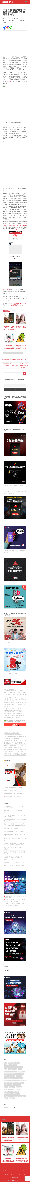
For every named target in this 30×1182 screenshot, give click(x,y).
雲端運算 (12, 1098)
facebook (19, 1067)
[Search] (24, 373)
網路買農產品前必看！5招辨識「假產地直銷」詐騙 (15, 835)
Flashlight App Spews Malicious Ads (17, 303)
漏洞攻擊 (20, 1078)
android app (6, 353)
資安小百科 (25, 1171)
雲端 (6, 1098)
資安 (12, 1089)
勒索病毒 (21, 1071)
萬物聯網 (12, 1087)
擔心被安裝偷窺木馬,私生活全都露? (12, 717)
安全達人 (7, 1076)
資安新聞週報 (8, 1094)
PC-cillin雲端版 (6, 290)
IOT (15, 1069)
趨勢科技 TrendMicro (20, 19)
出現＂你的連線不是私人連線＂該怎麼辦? (13, 712)
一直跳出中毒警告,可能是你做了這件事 (13, 710)
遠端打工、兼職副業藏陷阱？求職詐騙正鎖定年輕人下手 (15, 852)
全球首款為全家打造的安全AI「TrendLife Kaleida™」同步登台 (13, 807)
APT (18, 1062)
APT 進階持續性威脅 (9, 1067)
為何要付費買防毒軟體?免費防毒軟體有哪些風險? (15, 715)
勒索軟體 (7, 1073)
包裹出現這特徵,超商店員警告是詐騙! (12, 747)
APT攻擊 (13, 1064)
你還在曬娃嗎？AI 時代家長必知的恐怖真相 (14, 831)
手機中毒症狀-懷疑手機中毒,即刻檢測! (13, 713)
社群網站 (22, 1080)
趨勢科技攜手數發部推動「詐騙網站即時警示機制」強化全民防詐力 (15, 820)
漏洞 (13, 1078)
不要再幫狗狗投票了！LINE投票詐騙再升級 (14, 793)
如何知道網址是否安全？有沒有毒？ (12, 689)
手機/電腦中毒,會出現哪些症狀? (11, 733)
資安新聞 (7, 1091)
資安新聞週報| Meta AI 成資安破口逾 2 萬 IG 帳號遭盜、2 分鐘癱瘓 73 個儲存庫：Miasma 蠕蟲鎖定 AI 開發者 (14, 858)
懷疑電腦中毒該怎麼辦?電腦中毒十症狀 (13, 738)
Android (11, 1062)
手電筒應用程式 (19, 353)
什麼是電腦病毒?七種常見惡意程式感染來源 (14, 734)
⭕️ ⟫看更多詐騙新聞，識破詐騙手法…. (13, 796)
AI (5, 1062)
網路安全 (14, 1082)
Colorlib (14, 1180)
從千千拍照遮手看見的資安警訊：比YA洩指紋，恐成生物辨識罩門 (15, 815)
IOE (10, 1069)
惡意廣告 (12, 353)
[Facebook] (4, 27)
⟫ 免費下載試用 (7, 642)
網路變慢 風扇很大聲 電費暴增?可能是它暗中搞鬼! (15, 744)
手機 (13, 1076)
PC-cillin (6, 1071)
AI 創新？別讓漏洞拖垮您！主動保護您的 (14, 903)
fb (5, 1069)
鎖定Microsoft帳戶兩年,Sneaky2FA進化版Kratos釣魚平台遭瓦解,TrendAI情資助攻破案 (14, 824)
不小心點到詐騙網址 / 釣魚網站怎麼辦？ (13, 485)
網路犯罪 (20, 1082)
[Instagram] (7, 27)
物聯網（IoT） (14, 1080)
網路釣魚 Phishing (16, 1085)
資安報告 (18, 1089)
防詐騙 (6, 1174)
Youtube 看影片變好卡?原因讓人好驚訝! (13, 742)
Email (5, 383)
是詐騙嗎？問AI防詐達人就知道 (11, 790)
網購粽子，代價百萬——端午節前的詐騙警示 (14, 865)
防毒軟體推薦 (11, 1171)
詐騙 (6, 1089)
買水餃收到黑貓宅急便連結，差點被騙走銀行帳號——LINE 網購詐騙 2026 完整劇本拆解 (15, 843)
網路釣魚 (7, 1085)
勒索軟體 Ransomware (17, 1073)
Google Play (17, 229)
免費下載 (4, 1171)
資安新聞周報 (15, 1091)
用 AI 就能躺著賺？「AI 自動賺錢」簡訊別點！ (15, 862)
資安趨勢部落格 (7, 2)
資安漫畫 (16, 1094)
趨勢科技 (9, 81)
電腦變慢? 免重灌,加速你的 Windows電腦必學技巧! (16, 745)
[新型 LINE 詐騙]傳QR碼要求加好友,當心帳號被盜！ (16, 753)
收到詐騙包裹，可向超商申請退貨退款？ (13, 787)
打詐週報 (7, 1078)
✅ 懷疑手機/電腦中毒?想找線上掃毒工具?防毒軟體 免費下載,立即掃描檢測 (14, 721)
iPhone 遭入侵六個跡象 (9, 701)
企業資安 (14, 1071)
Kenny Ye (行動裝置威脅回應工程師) (15, 305)
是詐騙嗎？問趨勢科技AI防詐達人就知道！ (14, 691)
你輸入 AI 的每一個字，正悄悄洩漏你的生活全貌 (15, 811)
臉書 (6, 1087)
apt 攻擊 (6, 1064)
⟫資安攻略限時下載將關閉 (12, 905)
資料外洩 (7, 1096)
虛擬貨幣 (19, 1087)
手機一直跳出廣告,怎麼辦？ (10, 697)
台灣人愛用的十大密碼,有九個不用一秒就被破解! (15, 699)
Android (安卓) (8, 20)
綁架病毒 (7, 1082)
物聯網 (6, 1080)
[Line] (10, 27)
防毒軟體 (22, 1096)
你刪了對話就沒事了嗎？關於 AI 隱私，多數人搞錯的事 (15, 848)
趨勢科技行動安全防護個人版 (19, 225)
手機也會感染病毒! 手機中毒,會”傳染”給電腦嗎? (15, 740)
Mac (20, 1069)
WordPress (24, 1180)
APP (13, 20)
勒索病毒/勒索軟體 (21, 1174)
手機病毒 (19, 1076)
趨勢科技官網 (15, 1177)
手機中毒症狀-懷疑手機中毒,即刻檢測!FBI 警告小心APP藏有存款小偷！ (15, 492)
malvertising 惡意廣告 (19, 20)
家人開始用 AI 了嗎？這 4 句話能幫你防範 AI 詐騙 (15, 839)
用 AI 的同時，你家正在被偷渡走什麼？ (13, 828)
